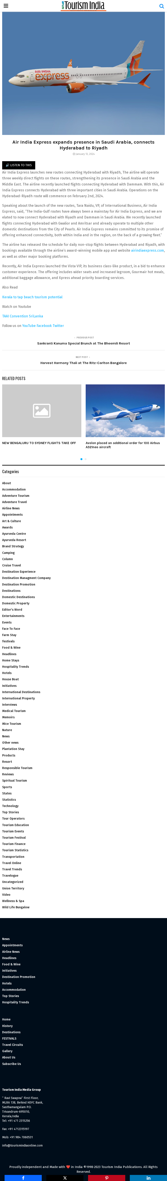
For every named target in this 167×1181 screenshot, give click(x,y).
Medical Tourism (14, 711)
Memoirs (8, 717)
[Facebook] (23, 1178)
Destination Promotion (18, 584)
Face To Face (11, 629)
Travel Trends (12, 869)
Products (8, 755)
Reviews (8, 774)
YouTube (29, 326)
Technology (10, 806)
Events (7, 622)
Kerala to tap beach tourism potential (32, 297)
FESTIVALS (9, 1038)
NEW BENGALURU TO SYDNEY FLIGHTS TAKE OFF (39, 443)
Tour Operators (13, 818)
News (6, 736)
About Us (8, 1057)
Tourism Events (13, 831)
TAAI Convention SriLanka (22, 316)
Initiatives (9, 686)
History (7, 1026)
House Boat (10, 679)
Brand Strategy (13, 546)
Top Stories (10, 812)
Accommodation (14, 489)
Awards (7, 527)
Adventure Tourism (15, 496)
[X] (65, 1178)
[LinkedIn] (148, 1178)
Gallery (7, 1051)
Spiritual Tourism (14, 780)
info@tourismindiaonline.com (22, 1145)
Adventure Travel (14, 502)
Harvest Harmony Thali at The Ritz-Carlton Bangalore (83, 363)
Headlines (9, 654)
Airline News (11, 508)
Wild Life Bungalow (15, 907)
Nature (7, 730)
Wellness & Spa (13, 901)
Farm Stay (9, 635)
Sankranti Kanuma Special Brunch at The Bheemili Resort (83, 343)
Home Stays (10, 660)
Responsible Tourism (17, 768)
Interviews (9, 705)
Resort (7, 762)
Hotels (7, 673)
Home (6, 1019)
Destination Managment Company (26, 578)
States (7, 793)
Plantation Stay (13, 749)
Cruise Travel (11, 565)
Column (7, 559)
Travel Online (11, 863)
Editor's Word (12, 610)
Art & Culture (11, 521)
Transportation (13, 857)
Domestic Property (15, 603)
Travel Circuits (12, 1045)
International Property (18, 698)
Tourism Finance (13, 844)
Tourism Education (15, 825)
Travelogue (10, 876)
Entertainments (13, 616)
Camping (8, 553)
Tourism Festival (14, 838)
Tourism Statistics (15, 850)
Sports (7, 787)
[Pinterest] (106, 1178)
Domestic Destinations (18, 597)
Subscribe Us (11, 1064)
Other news (10, 743)
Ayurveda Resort (14, 540)
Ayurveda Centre (14, 534)
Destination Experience (18, 572)
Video (6, 895)
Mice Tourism (11, 724)
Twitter (58, 326)
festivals (8, 641)
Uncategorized (12, 882)
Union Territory (13, 888)
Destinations (11, 591)
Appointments (12, 515)
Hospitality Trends (15, 667)
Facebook (44, 326)
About (6, 483)
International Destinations (21, 692)
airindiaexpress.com (147, 250)
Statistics (9, 800)
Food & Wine (11, 648)
